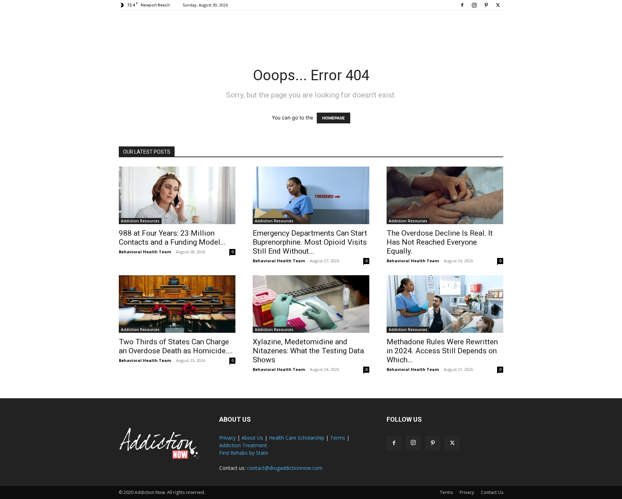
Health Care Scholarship (296, 437)
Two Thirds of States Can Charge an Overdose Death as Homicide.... (176, 346)
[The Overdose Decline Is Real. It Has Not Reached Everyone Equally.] (445, 195)
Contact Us (492, 492)
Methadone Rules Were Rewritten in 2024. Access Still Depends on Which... (442, 350)
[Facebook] (462, 5)
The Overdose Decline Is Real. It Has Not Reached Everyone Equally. (440, 242)
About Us (252, 437)
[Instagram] (474, 5)
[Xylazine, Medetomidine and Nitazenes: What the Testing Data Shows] (311, 304)
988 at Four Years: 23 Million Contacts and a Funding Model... (172, 237)
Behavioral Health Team (145, 251)
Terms (337, 437)
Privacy (227, 437)
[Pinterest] (486, 5)
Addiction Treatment (243, 445)
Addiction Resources (140, 220)
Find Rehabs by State (243, 452)
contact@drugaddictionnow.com (285, 467)
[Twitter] (497, 5)
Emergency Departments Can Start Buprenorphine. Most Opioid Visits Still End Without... (310, 242)
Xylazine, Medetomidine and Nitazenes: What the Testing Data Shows (308, 350)
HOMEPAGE (333, 118)
